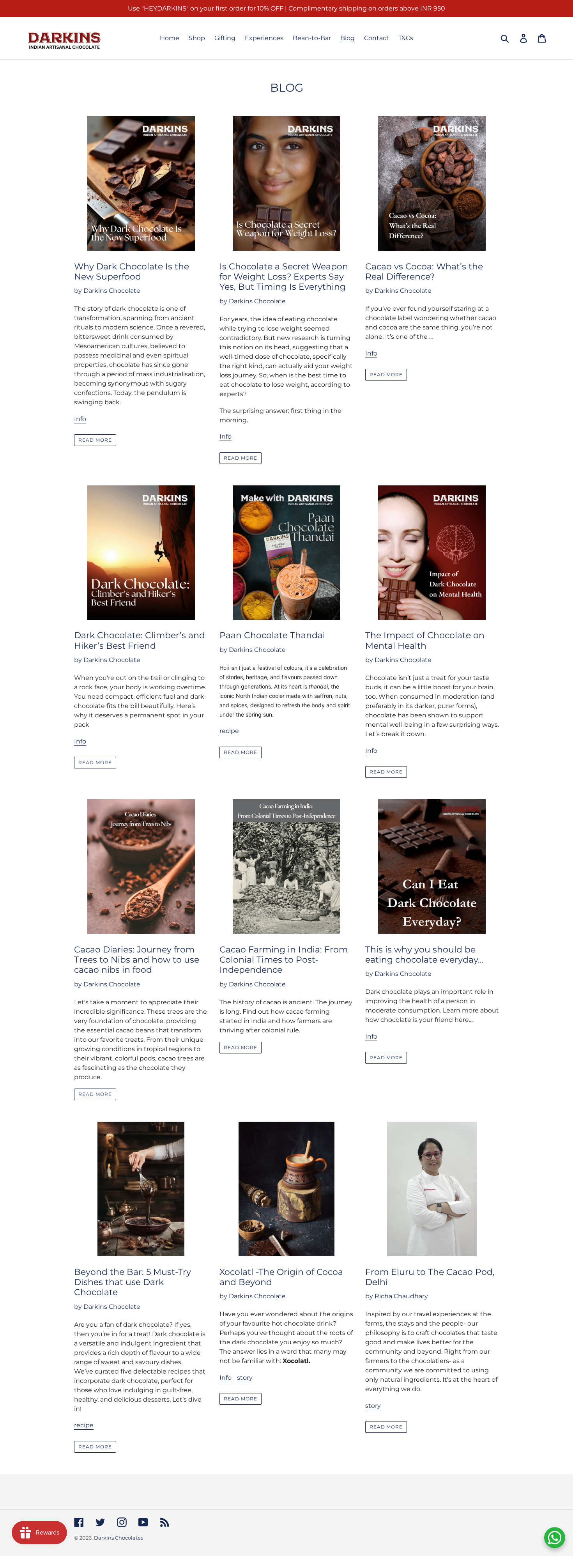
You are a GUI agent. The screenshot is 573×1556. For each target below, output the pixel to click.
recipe (229, 731)
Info (80, 419)
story (245, 1377)
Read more (95, 440)
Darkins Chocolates (118, 1538)
